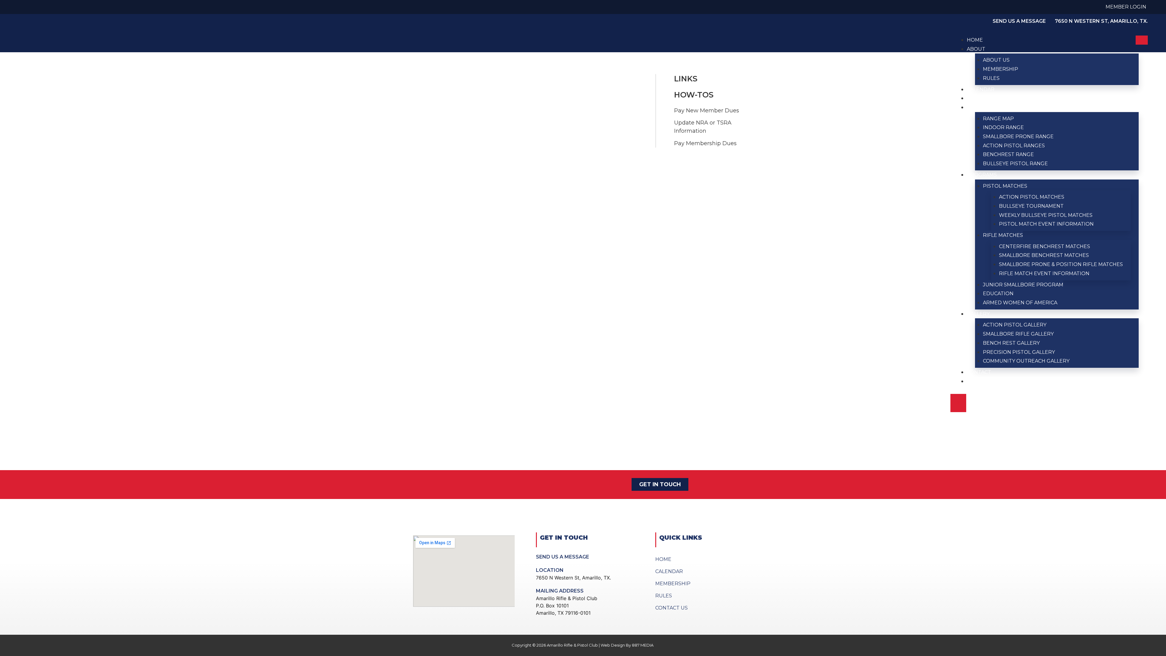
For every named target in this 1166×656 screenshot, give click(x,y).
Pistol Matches (1005, 186)
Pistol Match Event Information (1046, 224)
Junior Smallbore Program (1023, 285)
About (976, 49)
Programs (982, 175)
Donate (978, 381)
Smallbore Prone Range (1018, 136)
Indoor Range (1003, 127)
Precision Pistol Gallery (1019, 352)
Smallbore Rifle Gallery (1018, 334)
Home (975, 40)
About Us (996, 60)
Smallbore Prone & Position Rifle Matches (1061, 264)
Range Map (998, 118)
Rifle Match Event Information (1044, 273)
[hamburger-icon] (1142, 40)
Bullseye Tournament (1031, 206)
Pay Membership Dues (705, 143)
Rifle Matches (1003, 235)
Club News (982, 98)
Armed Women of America (1020, 303)
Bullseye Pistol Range (1015, 163)
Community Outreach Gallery (1026, 361)
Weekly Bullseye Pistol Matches (1046, 215)
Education (998, 293)
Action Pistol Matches (1031, 197)
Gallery (978, 314)
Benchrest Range (1008, 154)
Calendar (980, 89)
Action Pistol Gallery (1014, 325)
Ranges (977, 107)
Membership (1000, 69)
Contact (979, 372)
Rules (991, 78)
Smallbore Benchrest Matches (1044, 255)
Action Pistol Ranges (1014, 146)
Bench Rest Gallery (1011, 343)
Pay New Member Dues (706, 110)
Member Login (1126, 7)
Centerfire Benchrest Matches (1044, 246)
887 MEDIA (643, 645)
